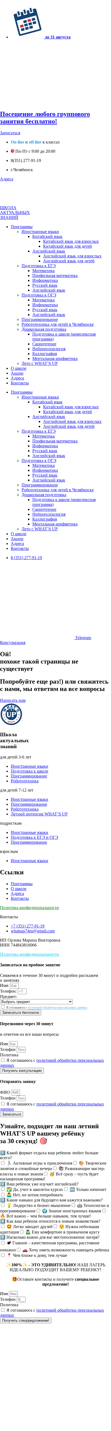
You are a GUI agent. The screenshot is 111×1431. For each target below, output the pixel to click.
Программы (22, 226)
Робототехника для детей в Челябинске (58, 324)
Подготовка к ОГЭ (39, 295)
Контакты (20, 383)
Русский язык (44, 285)
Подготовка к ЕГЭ (39, 265)
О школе (18, 368)
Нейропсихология (48, 348)
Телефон (8, 1049)
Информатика (45, 280)
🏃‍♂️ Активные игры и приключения (39, 1163)
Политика (9, 1055)
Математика (43, 270)
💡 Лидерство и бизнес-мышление (38, 1205)
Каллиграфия (44, 353)
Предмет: (8, 996)
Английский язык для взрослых (72, 256)
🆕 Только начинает (88, 1189)
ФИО (5, 1092)
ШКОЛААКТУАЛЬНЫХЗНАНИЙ (15, 212)
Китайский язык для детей (67, 246)
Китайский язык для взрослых (71, 241)
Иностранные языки (40, 231)
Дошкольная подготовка (44, 329)
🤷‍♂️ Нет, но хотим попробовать (34, 1195)
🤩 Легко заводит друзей (29, 1226)
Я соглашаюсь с (46, 1007)
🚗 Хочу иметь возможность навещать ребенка (65, 1250)
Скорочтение (44, 344)
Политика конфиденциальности (29, 907)
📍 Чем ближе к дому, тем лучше (36, 1255)
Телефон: (9, 991)
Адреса (17, 378)
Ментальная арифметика (55, 358)
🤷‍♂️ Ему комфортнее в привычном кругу (62, 1232)
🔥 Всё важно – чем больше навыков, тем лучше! (45, 1216)
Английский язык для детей (69, 261)
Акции (17, 373)
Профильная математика (55, 275)
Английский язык (48, 251)
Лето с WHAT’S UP (40, 363)
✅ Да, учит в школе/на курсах (34, 1189)
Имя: (5, 985)
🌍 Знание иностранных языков (71, 1211)
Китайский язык (47, 236)
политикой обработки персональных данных (57, 1007)
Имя (4, 1043)
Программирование (40, 319)
